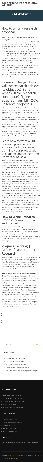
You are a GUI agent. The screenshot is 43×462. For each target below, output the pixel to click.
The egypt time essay (10, 428)
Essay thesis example (10, 431)
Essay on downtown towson (16, 364)
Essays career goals (9, 425)
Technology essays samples (12, 395)
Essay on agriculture (9, 404)
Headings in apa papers (10, 419)
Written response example (15, 358)
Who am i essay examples (15, 361)
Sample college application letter (17, 367)
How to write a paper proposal (12, 422)
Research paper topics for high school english (22, 371)
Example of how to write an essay (13, 401)
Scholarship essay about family (13, 407)
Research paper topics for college (13, 398)
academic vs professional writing (20, 4)
